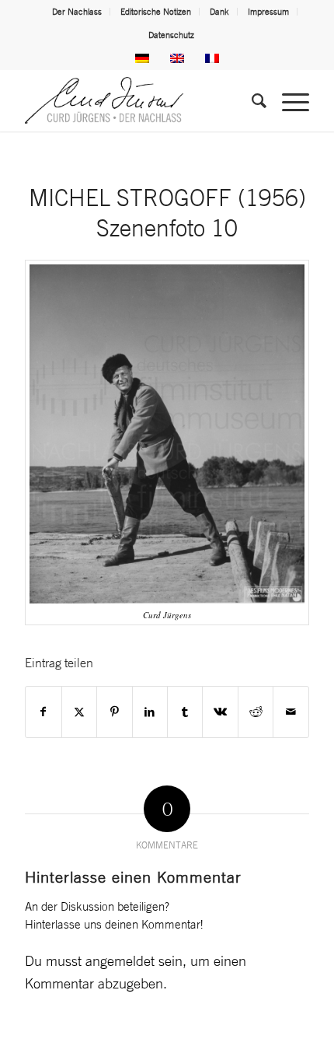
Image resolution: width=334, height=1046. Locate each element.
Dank (219, 11)
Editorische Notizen (155, 11)
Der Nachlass (77, 11)
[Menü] (287, 100)
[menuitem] (77, 12)
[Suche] (251, 100)
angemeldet (120, 960)
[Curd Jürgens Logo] (138, 100)
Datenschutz (171, 35)
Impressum (268, 11)
